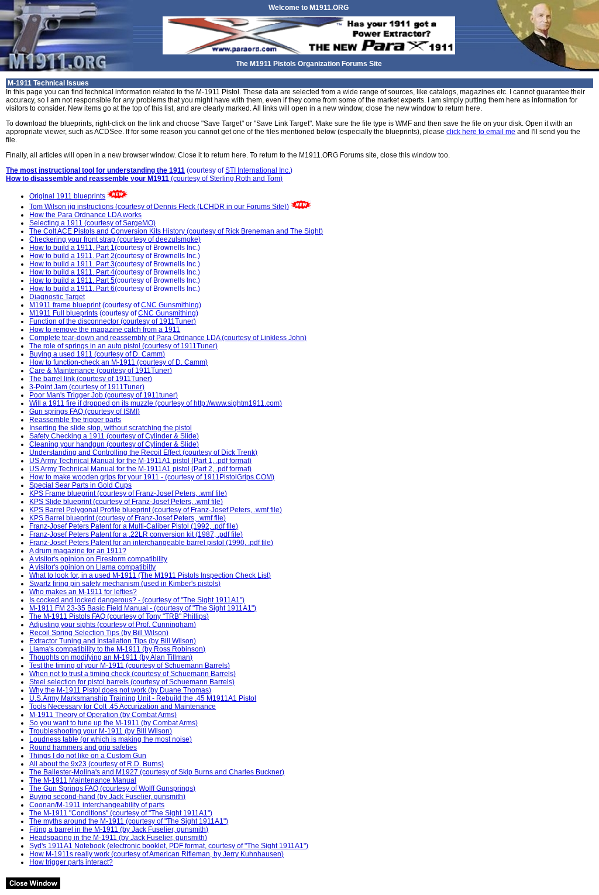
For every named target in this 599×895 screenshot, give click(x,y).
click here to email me (480, 132)
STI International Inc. (257, 170)
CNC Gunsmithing (170, 305)
